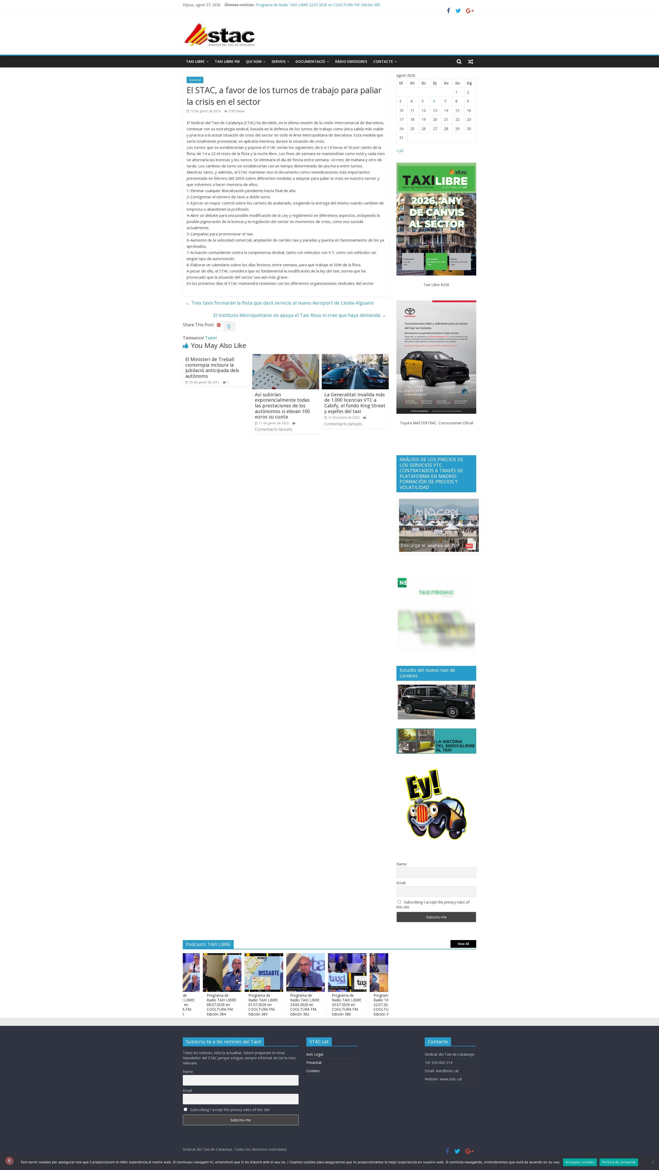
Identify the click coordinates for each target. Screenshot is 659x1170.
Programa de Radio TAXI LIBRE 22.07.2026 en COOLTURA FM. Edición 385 (365, 1005)
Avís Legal (314, 1054)
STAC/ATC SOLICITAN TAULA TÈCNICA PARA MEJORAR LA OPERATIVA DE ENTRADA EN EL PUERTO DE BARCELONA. (355, 4)
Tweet (211, 338)
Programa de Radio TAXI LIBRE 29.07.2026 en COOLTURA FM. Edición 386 (324, 1005)
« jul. (400, 150)
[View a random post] (470, 61)
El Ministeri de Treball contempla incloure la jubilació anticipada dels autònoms (212, 367)
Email (400, 882)
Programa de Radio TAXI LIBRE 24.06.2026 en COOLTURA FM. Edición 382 (282, 1005)
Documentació (310, 61)
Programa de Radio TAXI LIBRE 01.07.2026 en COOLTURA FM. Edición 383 (240, 1005)
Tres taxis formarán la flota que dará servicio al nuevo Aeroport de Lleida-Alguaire (279, 303)
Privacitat (314, 1062)
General (195, 80)
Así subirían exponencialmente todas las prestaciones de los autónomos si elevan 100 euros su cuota (282, 405)
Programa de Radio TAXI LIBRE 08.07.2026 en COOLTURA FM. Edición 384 (199, 1005)
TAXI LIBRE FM (227, 61)
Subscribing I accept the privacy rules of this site (433, 904)
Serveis (278, 61)
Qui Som (254, 61)
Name (401, 864)
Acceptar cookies (580, 1162)
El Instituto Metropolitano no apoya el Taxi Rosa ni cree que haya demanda (299, 315)
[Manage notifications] (9, 1161)
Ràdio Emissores (351, 61)
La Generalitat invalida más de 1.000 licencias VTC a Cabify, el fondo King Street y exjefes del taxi (354, 402)
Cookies (313, 1070)
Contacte (383, 61)
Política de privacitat (619, 1162)
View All (463, 944)
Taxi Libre (195, 61)
